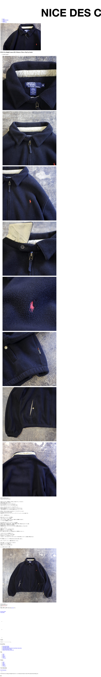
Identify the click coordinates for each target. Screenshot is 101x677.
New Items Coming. (6, 647)
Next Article (2, 612)
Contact (4, 20)
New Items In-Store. (6, 646)
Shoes (4, 656)
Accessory (4, 657)
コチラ (12, 607)
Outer (3, 654)
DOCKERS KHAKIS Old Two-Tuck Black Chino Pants (12, 648)
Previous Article (3, 611)
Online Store (5, 21)
